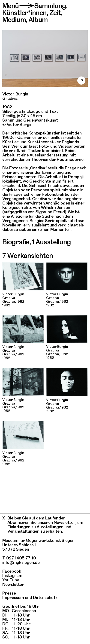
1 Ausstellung (51, 242)
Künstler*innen (24, 13)
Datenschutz (45, 597)
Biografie (15, 242)
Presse (9, 593)
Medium (14, 19)
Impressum (13, 597)
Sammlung (50, 6)
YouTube (10, 579)
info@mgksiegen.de (21, 562)
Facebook (11, 571)
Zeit (55, 13)
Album (38, 19)
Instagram (12, 575)
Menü (10, 6)
